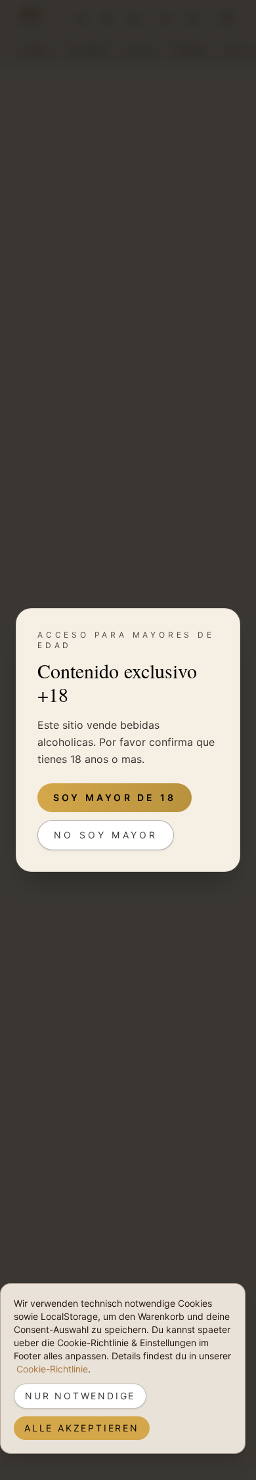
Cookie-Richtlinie (52, 1368)
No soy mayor (106, 834)
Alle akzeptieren (81, 1427)
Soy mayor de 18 (114, 797)
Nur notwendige (80, 1395)
